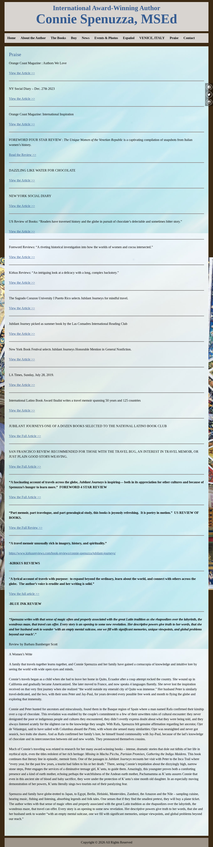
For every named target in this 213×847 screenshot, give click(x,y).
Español (128, 38)
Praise (174, 38)
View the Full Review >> (25, 527)
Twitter (209, 94)
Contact (189, 38)
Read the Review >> (22, 155)
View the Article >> (22, 73)
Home (11, 38)
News (85, 38)
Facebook (209, 87)
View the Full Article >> (25, 436)
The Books (58, 38)
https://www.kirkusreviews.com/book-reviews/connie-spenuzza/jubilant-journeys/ (62, 553)
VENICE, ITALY (152, 38)
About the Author (33, 38)
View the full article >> (24, 593)
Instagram (209, 102)
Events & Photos (106, 38)
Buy (74, 38)
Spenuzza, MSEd (106, 19)
